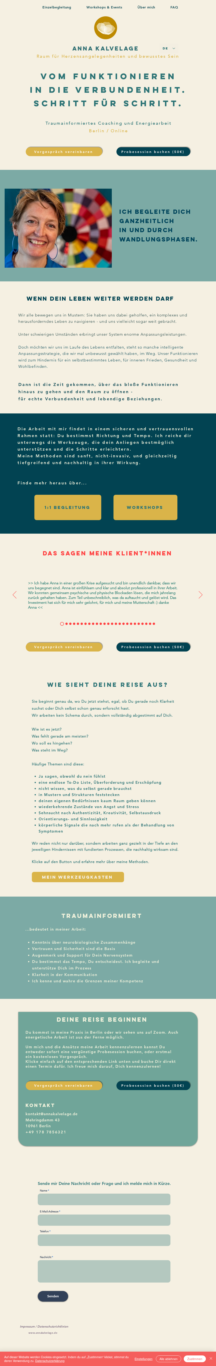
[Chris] (78, 624)
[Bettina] (120, 624)
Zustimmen (194, 1359)
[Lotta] (62, 624)
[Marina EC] (127, 624)
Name (43, 1190)
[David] (104, 624)
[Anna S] (108, 624)
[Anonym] (142, 624)
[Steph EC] (154, 624)
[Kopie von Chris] (93, 624)
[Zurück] (14, 595)
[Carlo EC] (150, 624)
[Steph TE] (85, 624)
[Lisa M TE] (112, 624)
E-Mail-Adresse (49, 1211)
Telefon (44, 1231)
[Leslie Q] (123, 624)
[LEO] (82, 624)
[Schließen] (210, 1359)
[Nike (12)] (146, 624)
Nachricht (45, 1257)
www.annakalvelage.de (42, 1332)
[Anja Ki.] (74, 624)
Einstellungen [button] (144, 1359)
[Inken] (89, 624)
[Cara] (116, 624)
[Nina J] (97, 624)
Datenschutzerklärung (50, 1361)
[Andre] (135, 624)
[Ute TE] (101, 624)
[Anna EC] (131, 624)
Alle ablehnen (168, 1359)
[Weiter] (200, 595)
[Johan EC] (139, 624)
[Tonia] (70, 624)
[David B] (66, 624)
